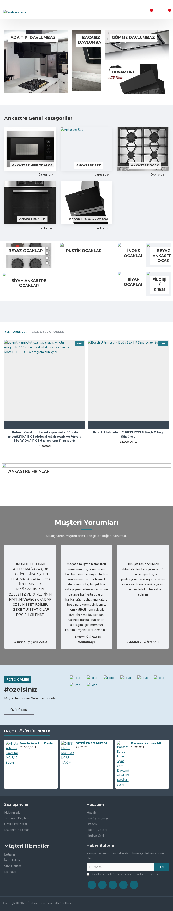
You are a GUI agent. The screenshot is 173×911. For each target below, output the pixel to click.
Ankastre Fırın (32, 219)
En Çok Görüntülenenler (27, 731)
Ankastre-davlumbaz (88, 219)
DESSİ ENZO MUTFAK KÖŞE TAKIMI (94, 743)
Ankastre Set (88, 165)
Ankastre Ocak (145, 165)
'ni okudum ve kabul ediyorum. (125, 874)
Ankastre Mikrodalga (32, 165)
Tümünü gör (17, 710)
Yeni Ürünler (15, 332)
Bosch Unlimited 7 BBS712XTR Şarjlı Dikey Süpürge (128, 434)
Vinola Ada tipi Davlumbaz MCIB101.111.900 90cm (38, 743)
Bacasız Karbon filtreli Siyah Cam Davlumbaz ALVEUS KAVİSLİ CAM (149, 743)
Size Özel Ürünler (48, 332)
